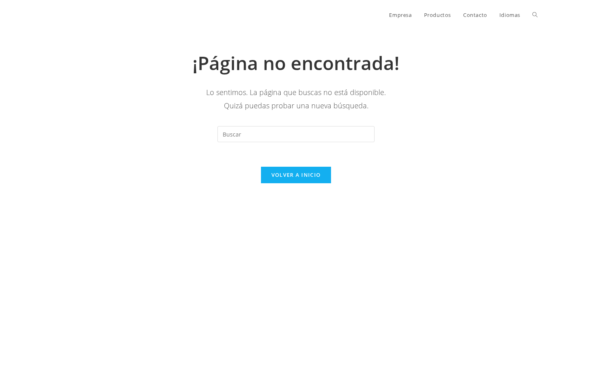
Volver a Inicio (296, 174)
